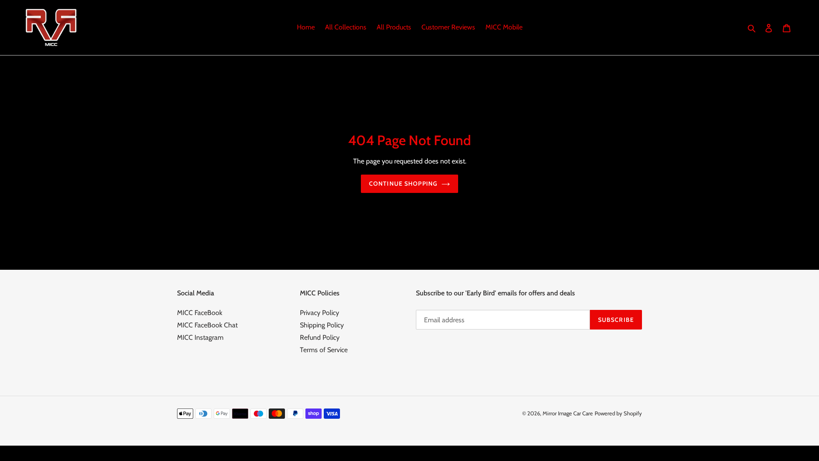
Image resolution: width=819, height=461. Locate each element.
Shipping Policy (322, 325)
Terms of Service (324, 350)
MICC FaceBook (199, 313)
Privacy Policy (319, 313)
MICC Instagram (200, 337)
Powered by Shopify (618, 413)
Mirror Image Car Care (568, 413)
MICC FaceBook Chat (207, 325)
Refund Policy (320, 337)
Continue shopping (403, 183)
